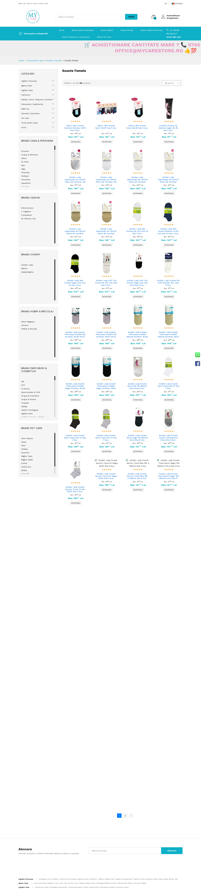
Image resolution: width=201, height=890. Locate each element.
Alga (23, 169)
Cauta (131, 17)
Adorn (24, 158)
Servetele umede (107, 887)
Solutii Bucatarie (75, 887)
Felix (23, 445)
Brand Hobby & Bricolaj (151, 30)
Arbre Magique (27, 322)
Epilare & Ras (151, 879)
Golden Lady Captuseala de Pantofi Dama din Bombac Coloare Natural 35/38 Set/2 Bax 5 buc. (75, 231)
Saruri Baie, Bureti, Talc (168, 879)
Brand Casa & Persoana (82, 30)
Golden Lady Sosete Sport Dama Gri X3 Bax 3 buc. (106, 437)
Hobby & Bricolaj (29, 329)
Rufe (86, 887)
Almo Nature (27, 438)
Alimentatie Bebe (125, 883)
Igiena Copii (26, 86)
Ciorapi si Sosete (54, 60)
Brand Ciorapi (127, 30)
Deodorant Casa (41, 887)
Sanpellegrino (27, 272)
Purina (24, 463)
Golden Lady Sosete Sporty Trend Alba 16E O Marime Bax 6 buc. (137, 476)
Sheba (24, 470)
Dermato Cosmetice (30, 113)
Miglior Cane (26, 456)
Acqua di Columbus (30, 396)
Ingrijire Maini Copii (87, 883)
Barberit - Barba (97, 879)
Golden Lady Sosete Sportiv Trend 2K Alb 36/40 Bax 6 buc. (75, 489)
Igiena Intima (83, 879)
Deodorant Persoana (68, 879)
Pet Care (25, 118)
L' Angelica (26, 211)
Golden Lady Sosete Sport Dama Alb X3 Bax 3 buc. (168, 386)
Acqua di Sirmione (29, 155)
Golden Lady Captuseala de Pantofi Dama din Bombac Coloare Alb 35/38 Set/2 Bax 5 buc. (137, 179)
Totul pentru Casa (35, 60)
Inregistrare (172, 18)
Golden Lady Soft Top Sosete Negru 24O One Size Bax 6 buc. (137, 282)
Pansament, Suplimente (32, 104)
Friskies (24, 449)
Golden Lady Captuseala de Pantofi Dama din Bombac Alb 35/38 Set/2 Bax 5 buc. (75, 179)
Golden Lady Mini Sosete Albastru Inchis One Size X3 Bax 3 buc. (168, 231)
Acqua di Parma (28, 399)
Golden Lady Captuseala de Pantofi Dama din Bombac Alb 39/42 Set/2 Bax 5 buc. (106, 179)
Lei (165, 3)
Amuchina (25, 179)
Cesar (23, 442)
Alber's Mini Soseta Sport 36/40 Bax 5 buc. (106, 127)
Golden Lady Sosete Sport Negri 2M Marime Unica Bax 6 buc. (137, 437)
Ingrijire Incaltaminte (124, 879)
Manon (24, 268)
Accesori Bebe (140, 883)
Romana (179, 3)
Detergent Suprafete (58, 887)
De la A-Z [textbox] (169, 83)
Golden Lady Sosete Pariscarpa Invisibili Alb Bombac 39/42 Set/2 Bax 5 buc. (106, 334)
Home (61, 30)
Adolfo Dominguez (29, 410)
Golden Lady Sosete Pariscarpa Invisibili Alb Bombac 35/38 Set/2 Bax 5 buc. (75, 334)
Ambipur (25, 176)
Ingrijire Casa (27, 90)
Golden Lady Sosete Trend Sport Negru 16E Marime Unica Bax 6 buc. (168, 476)
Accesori (25, 151)
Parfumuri (25, 95)
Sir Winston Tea (28, 218)
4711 (23, 385)
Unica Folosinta (40, 883)
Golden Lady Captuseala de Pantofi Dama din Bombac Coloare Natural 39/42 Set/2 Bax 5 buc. (106, 231)
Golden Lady (27, 265)
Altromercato (27, 208)
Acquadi (25, 403)
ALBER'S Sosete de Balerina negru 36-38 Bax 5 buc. (168, 128)
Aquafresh (25, 183)
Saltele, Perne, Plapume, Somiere (36, 99)
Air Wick (24, 162)
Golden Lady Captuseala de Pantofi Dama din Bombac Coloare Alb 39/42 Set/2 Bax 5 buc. (168, 179)
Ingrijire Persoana (29, 81)
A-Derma (25, 389)
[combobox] (171, 83)
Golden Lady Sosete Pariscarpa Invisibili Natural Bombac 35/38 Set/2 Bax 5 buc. (137, 334)
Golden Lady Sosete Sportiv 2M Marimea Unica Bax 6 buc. (168, 437)
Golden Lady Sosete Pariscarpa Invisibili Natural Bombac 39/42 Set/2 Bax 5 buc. (168, 334)
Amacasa (25, 172)
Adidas (24, 406)
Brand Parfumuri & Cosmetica (76, 37)
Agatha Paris (27, 413)
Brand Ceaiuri (107, 30)
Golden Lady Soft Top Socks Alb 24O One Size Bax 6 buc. (106, 282)
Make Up (25, 109)
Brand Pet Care (104, 37)
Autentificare (173, 15)
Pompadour (26, 215)
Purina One (26, 467)
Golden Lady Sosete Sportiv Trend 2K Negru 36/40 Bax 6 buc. (106, 476)
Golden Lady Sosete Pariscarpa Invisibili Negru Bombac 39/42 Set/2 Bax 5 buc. (106, 386)
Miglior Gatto (27, 460)
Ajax (23, 165)
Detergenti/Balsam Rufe (106, 883)
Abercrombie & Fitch (30, 392)
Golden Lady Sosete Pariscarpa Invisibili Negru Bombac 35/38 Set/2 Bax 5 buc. (75, 386)
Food (23, 127)
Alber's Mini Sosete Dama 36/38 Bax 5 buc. (137, 127)
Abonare (171, 850)
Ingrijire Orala (139, 879)
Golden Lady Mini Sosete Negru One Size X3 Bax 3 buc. (75, 282)
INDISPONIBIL (75, 142)
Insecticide (94, 887)
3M (22, 381)
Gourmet (25, 452)
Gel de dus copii (71, 883)
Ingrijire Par (109, 879)
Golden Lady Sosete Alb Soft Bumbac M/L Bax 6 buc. (168, 282)
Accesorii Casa (122, 887)
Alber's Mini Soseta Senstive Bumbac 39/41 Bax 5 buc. (75, 128)
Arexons (24, 325)
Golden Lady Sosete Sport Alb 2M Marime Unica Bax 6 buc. (137, 386)
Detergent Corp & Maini (48, 879)
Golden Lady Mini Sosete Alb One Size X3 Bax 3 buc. (137, 231)
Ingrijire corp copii (55, 883)
